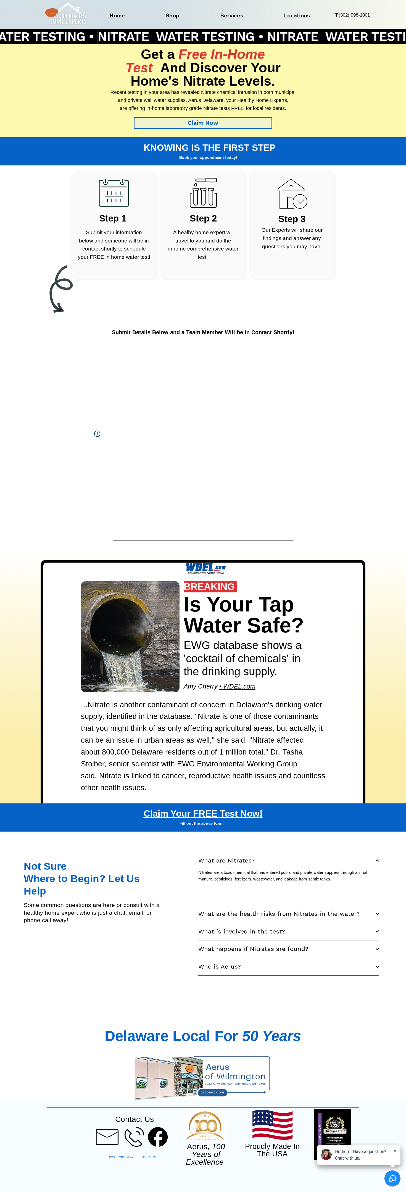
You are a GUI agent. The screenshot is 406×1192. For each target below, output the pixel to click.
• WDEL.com (237, 686)
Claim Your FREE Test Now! (203, 814)
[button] (172, 16)
